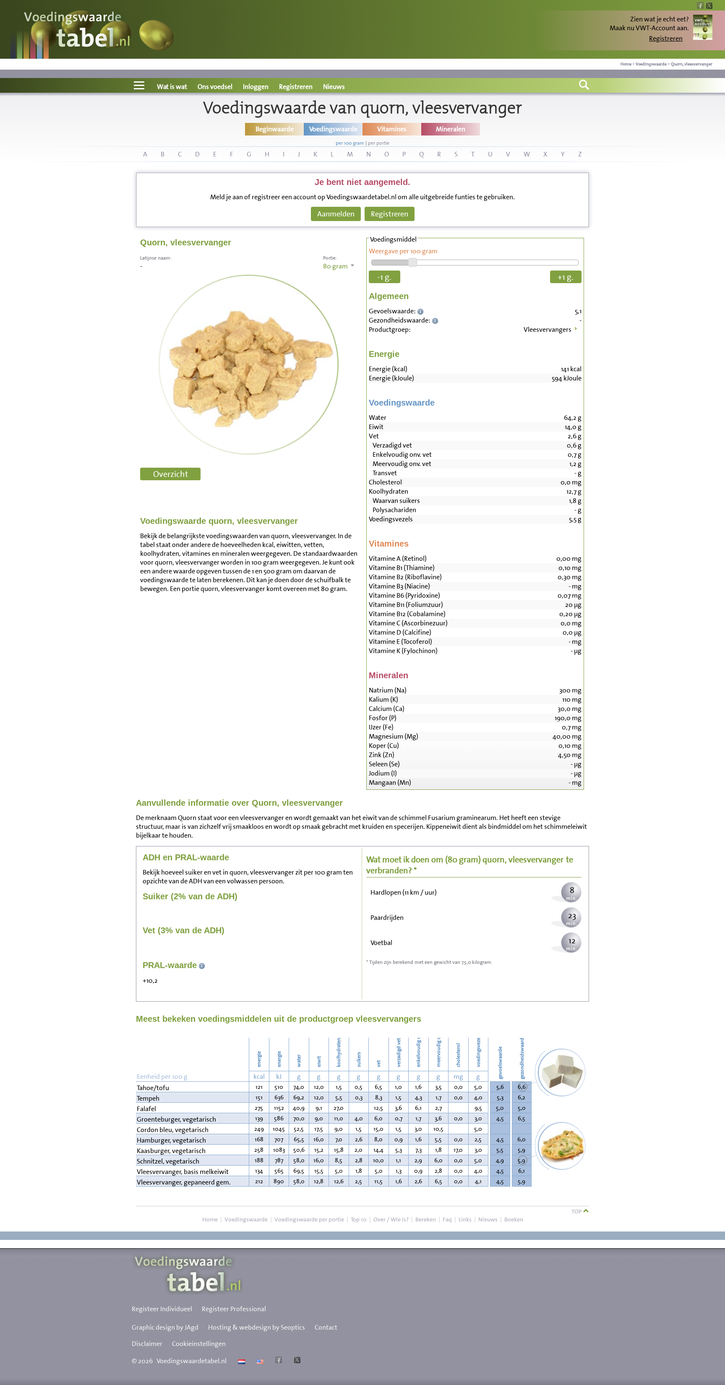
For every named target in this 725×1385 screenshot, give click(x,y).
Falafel (146, 1108)
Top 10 (359, 1219)
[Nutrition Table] (259, 1360)
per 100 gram (350, 143)
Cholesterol (385, 482)
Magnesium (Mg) (393, 736)
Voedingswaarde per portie (309, 1219)
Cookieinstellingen (199, 1343)
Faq (447, 1219)
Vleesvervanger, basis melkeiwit (183, 1171)
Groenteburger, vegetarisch (176, 1119)
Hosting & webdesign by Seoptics (256, 1327)
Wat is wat (172, 86)
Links (465, 1219)
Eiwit (376, 426)
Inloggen (256, 86)
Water (377, 417)
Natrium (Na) (388, 690)
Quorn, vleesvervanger (691, 64)
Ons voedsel (215, 86)
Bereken (425, 1219)
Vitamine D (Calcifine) (400, 632)
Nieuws (334, 86)
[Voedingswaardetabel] (77, 30)
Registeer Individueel (162, 1308)
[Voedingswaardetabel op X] (296, 1360)
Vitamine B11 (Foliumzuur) (406, 604)
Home (626, 64)
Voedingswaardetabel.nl (191, 1360)
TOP (577, 1211)
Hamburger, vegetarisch (171, 1140)
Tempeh (148, 1098)
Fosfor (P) (382, 717)
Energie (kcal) (388, 368)
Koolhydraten (388, 491)
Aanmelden (336, 214)
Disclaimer (147, 1343)
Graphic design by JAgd (165, 1327)
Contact (326, 1327)
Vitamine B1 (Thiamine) (402, 567)
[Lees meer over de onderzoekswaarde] (421, 311)
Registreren (666, 38)
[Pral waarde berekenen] (202, 965)
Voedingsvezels (391, 519)
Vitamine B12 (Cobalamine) (407, 613)
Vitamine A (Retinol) (398, 558)
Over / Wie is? (391, 1219)
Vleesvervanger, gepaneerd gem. (184, 1182)
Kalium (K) (383, 699)
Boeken (513, 1219)
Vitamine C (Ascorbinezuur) (408, 623)
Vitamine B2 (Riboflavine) (405, 577)
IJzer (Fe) (381, 727)
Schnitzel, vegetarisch (168, 1161)
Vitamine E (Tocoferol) (400, 641)
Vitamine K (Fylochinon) (403, 650)
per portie (378, 143)
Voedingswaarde (651, 64)
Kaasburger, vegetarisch (171, 1150)
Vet (374, 436)
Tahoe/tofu (153, 1087)
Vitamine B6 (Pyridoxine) (404, 595)
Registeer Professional (234, 1308)
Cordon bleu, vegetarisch (173, 1129)
